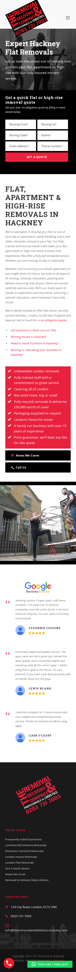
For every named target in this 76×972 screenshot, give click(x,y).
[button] (49, 964)
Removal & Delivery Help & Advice (27, 880)
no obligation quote (53, 320)
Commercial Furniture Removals (25, 845)
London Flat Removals (19, 862)
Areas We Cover (15, 874)
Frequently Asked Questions (23, 839)
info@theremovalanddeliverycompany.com (36, 930)
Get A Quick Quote (17, 868)
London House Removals (21, 856)
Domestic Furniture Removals (24, 851)
